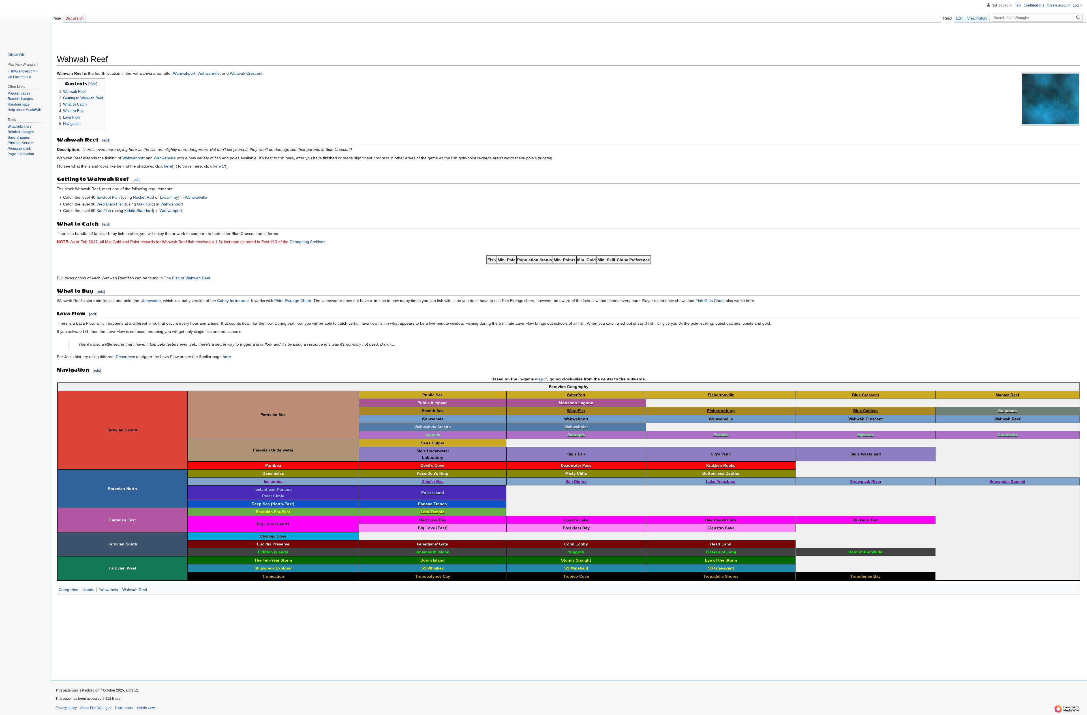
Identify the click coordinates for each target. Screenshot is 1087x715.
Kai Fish (104, 210)
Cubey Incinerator (233, 300)
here (168, 166)
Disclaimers (124, 708)
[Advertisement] (227, 41)
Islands (88, 589)
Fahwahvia (108, 589)
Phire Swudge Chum (292, 300)
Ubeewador (150, 300)
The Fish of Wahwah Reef (187, 278)
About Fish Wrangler (96, 708)
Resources (125, 356)
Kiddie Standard (138, 210)
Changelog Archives (307, 241)
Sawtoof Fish (108, 197)
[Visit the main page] (25, 22)
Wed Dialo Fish (110, 204)
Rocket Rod (143, 197)
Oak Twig (145, 204)
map (539, 379)
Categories (68, 589)
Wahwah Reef (134, 589)
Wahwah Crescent (246, 73)
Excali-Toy (169, 197)
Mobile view (145, 708)
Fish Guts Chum (710, 300)
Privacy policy (66, 708)
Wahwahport (184, 73)
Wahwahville (209, 73)
